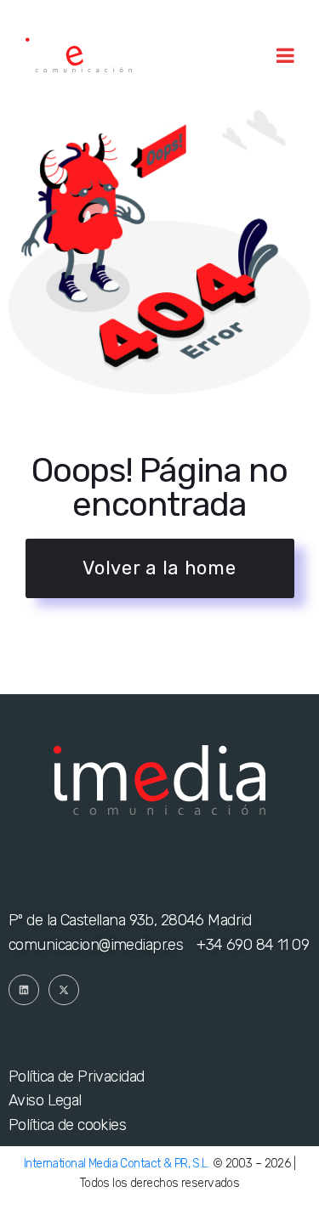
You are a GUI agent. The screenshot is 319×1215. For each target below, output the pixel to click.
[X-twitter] (63, 990)
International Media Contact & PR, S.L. (116, 1163)
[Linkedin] (24, 990)
